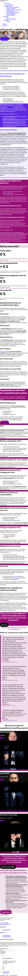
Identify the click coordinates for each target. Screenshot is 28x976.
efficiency (8, 34)
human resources (15, 577)
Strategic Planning (10, 15)
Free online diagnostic (11, 18)
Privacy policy (6, 971)
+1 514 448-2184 (4, 922)
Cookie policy (6, 972)
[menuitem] (15, 10)
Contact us (5, 25)
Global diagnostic (7, 936)
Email (4, 948)
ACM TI (8, 21)
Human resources (7, 929)
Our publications (6, 935)
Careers (4, 23)
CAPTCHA (3, 951)
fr (3, 26)
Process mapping (4, 351)
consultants (10, 107)
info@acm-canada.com (5, 924)
